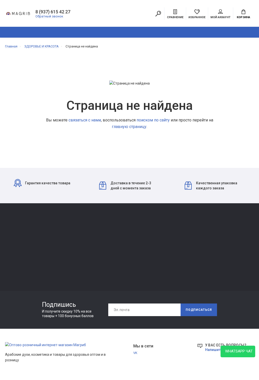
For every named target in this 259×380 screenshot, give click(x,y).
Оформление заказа (173, 247)
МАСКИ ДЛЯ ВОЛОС (20, 253)
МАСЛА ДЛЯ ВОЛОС (20, 267)
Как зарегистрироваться (75, 247)
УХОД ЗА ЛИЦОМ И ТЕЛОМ (25, 260)
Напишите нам (217, 350)
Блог (110, 247)
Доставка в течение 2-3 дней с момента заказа (131, 185)
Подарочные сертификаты (77, 262)
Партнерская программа (126, 255)
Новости (113, 240)
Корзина (243, 17)
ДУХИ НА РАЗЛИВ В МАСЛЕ (221, 32)
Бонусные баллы (170, 262)
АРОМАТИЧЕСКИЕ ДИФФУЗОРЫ (116, 32)
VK (135, 353)
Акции (162, 255)
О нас (60, 240)
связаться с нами (85, 120)
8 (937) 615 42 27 (52, 11)
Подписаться (199, 310)
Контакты (63, 233)
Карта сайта (166, 233)
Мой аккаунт (220, 17)
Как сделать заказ (70, 255)
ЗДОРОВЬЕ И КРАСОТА (64, 32)
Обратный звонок (49, 16)
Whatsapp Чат (238, 351)
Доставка (114, 233)
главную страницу (129, 126)
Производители (169, 240)
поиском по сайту (153, 120)
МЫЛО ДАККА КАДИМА (23, 246)
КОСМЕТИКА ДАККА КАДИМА (167, 32)
